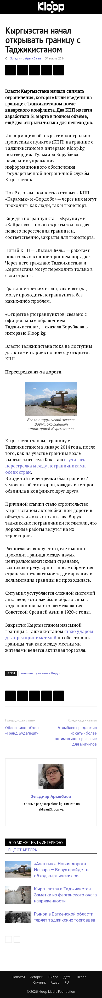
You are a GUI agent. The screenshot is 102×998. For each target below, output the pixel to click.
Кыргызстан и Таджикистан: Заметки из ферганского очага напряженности (65, 894)
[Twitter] (22, 70)
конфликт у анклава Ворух (40, 673)
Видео (53, 977)
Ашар (55, 982)
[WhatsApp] (58, 70)
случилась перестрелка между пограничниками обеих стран (45, 465)
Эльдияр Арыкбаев (25, 58)
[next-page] (17, 939)
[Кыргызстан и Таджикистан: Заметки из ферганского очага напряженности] (18, 895)
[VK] (34, 70)
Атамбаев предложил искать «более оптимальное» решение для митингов (76, 736)
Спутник (39, 982)
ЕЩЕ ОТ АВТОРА (22, 850)
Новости (18, 977)
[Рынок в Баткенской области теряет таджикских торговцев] (18, 917)
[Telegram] (46, 70)
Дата (67, 977)
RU (67, 982)
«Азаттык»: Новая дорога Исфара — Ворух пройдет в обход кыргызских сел (61, 869)
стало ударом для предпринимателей (49, 634)
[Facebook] (10, 70)
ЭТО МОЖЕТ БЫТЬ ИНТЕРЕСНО (35, 843)
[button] (9, 7)
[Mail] (51, 818)
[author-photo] (51, 789)
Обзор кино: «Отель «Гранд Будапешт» (23, 730)
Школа (81, 977)
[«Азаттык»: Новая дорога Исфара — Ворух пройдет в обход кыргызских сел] (18, 869)
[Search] (94, 7)
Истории (36, 977)
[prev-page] (8, 939)
